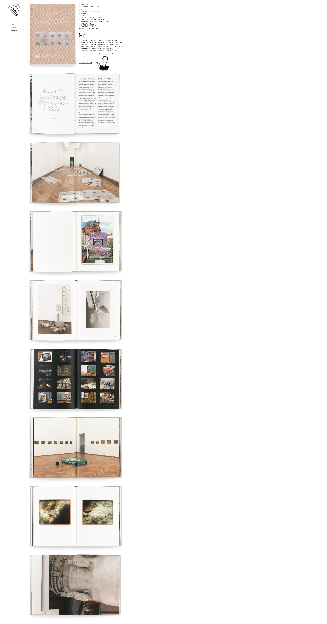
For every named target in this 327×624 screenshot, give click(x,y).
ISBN (80, 25)
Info (14, 27)
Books (14, 25)
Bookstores (14, 30)
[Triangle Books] (14, 15)
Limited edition (85, 63)
